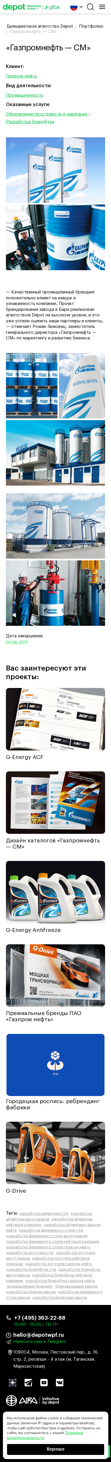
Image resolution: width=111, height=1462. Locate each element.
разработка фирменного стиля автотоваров (47, 1236)
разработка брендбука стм (31, 1269)
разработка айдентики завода (60, 1297)
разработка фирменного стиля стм (51, 1230)
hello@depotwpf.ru (38, 1335)
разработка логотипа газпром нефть (58, 1264)
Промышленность (24, 95)
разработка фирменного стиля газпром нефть (48, 1247)
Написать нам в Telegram (39, 1341)
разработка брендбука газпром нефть (60, 1281)
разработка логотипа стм (30, 1253)
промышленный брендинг (30, 1286)
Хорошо (55, 1449)
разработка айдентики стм (44, 1213)
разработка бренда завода (31, 1292)
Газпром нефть (21, 76)
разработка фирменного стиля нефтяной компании (53, 1241)
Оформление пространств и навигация (46, 114)
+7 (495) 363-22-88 (39, 1318)
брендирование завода (76, 1286)
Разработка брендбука (30, 122)
